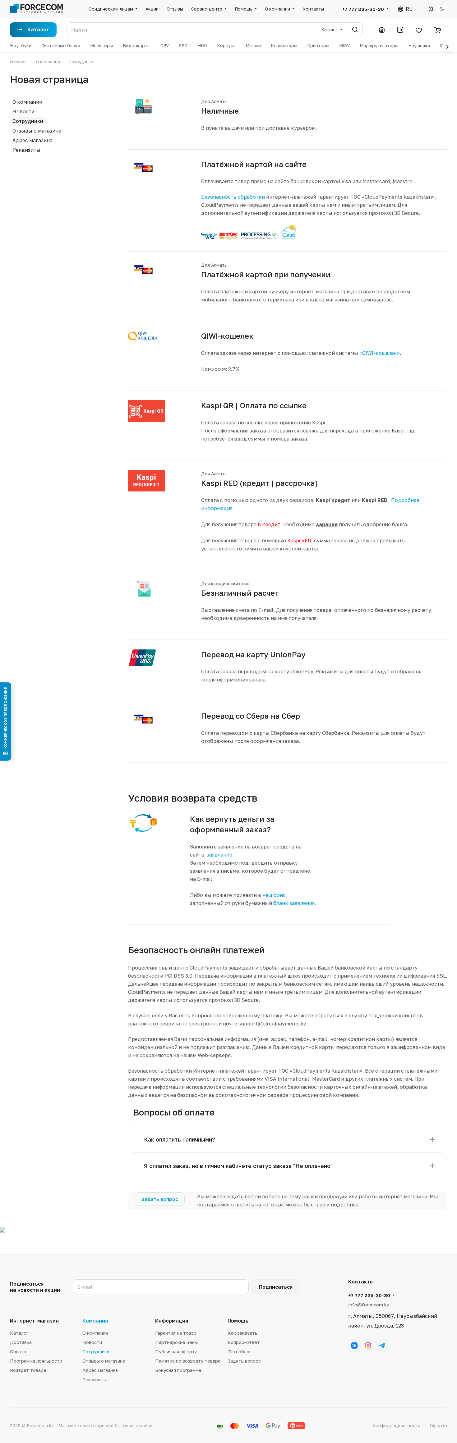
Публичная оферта (176, 1351)
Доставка (21, 1342)
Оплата (18, 1351)
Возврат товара (28, 1370)
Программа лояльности (36, 1361)
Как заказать (242, 1333)
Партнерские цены (176, 1342)
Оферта (438, 1425)
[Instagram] (368, 1345)
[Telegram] (382, 1345)
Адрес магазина (32, 140)
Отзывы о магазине (36, 131)
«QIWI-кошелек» (379, 353)
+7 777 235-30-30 (363, 9)
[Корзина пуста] (437, 30)
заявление (219, 855)
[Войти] (382, 30)
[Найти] (355, 29)
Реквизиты (26, 150)
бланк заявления (294, 903)
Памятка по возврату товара (187, 1361)
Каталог (19, 1333)
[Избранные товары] (419, 30)
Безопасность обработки (233, 197)
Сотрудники (27, 121)
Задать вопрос (244, 1361)
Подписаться (276, 1287)
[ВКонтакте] (354, 1345)
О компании (27, 102)
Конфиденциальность (396, 1425)
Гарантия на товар (175, 1333)
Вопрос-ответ (244, 1342)
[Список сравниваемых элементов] (400, 30)
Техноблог (239, 1351)
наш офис (274, 895)
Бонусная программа (178, 1370)
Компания (95, 1321)
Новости (23, 111)
